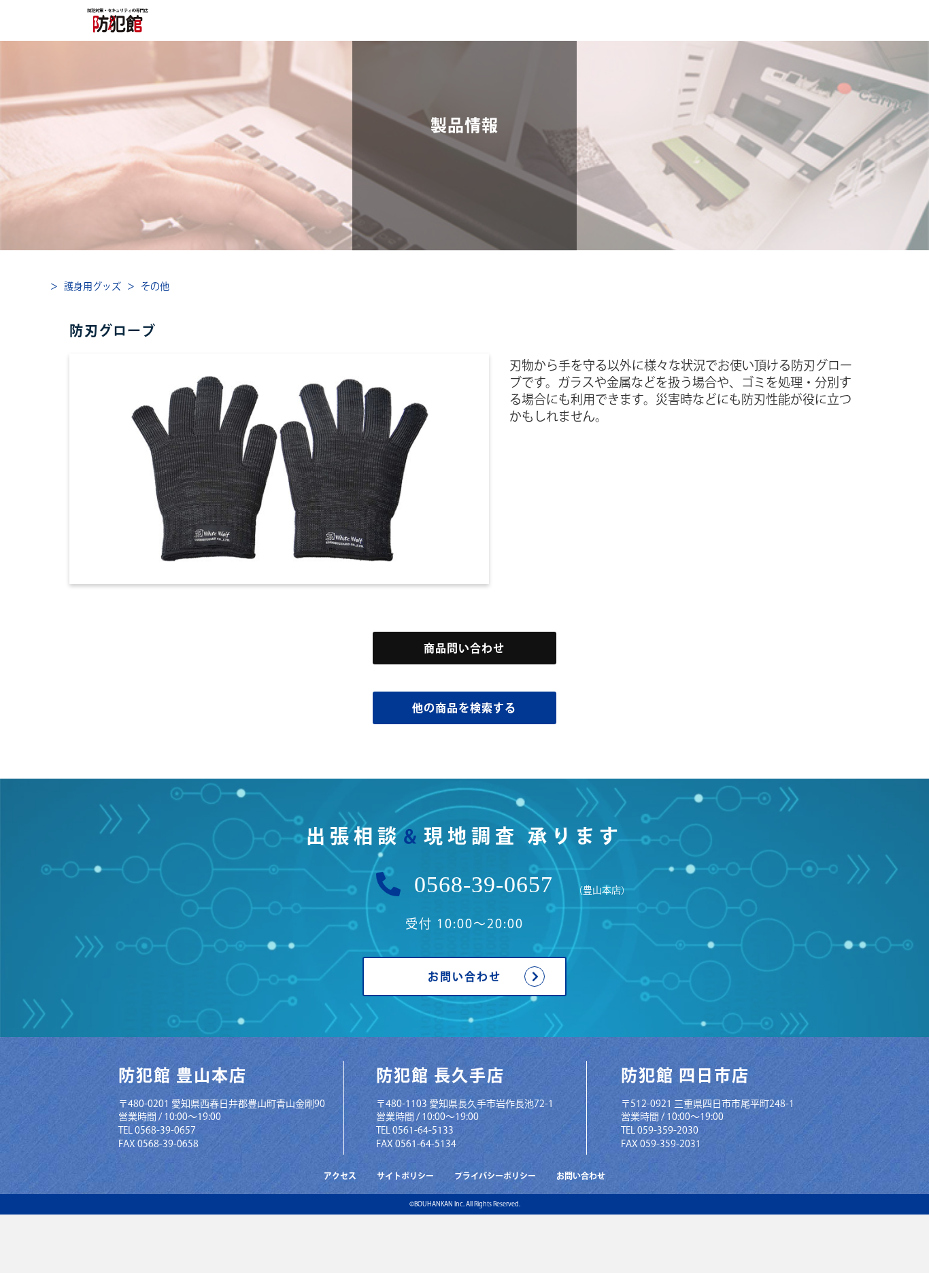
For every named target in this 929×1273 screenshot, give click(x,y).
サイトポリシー (405, 1176)
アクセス (340, 1176)
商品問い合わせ (464, 648)
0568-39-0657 (483, 885)
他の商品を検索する (464, 707)
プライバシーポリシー (495, 1176)
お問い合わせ (464, 976)
